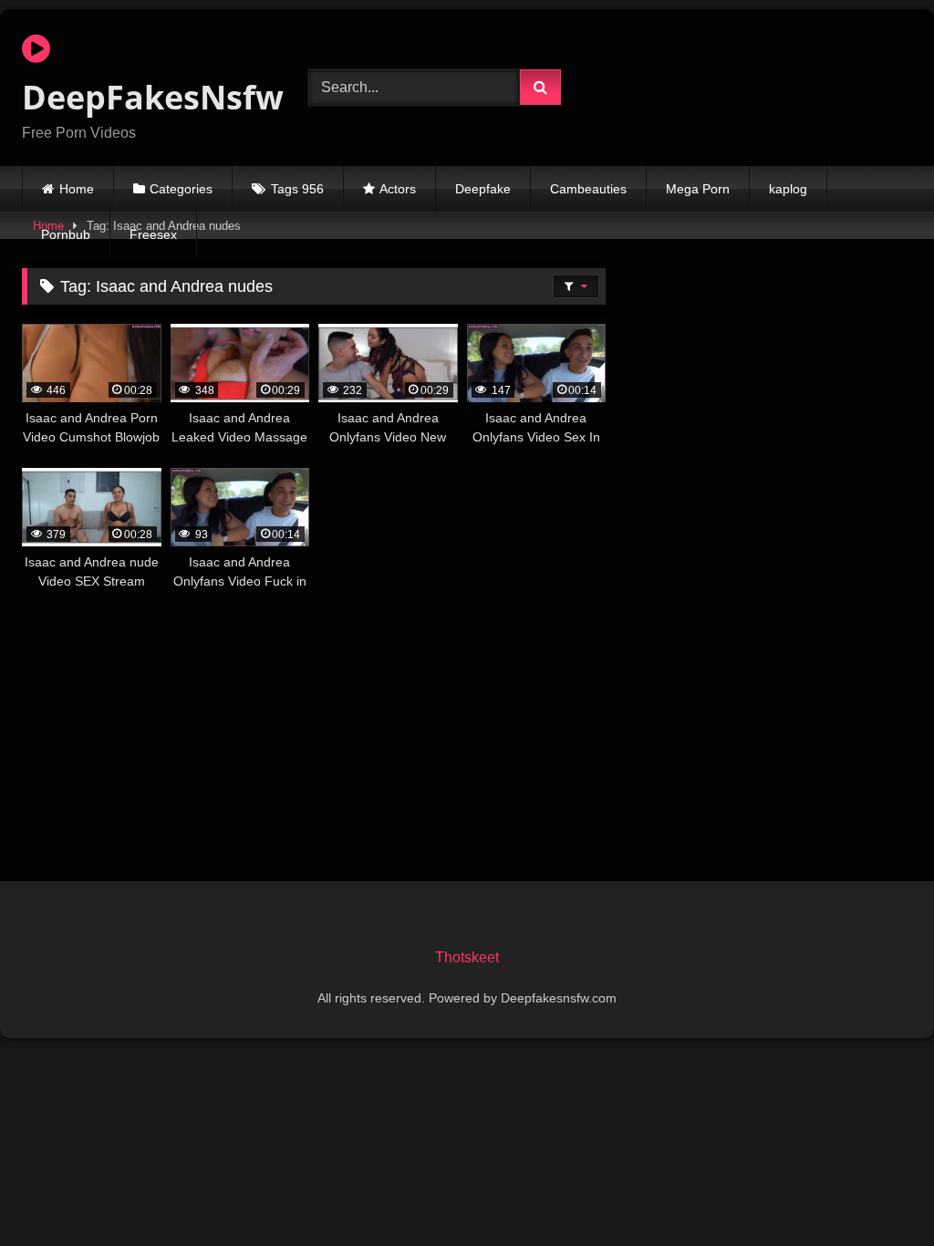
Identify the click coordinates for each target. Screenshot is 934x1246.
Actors (397, 189)
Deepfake (483, 189)
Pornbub (65, 234)
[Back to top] (877, 1192)
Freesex (153, 234)
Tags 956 (297, 189)
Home (76, 189)
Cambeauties (588, 189)
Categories (181, 189)
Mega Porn (698, 189)
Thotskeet (467, 957)
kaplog (788, 189)
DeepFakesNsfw (144, 97)
